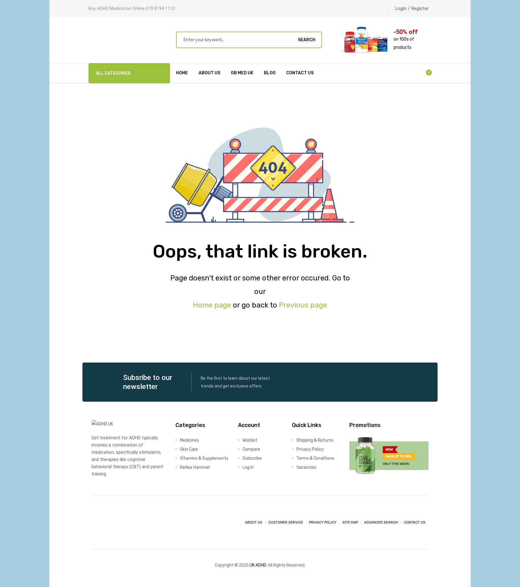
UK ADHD (257, 565)
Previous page (303, 305)
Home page (212, 305)
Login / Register (412, 8)
